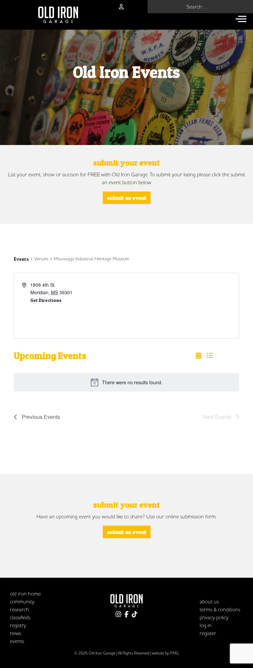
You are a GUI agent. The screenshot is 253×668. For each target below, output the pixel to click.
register (208, 633)
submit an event (126, 197)
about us (209, 601)
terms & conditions (220, 609)
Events (21, 259)
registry (18, 625)
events (17, 641)
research (19, 609)
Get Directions (46, 300)
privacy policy (214, 617)
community (22, 601)
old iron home (25, 593)
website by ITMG (165, 653)
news (15, 633)
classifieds (20, 617)
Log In (205, 625)
